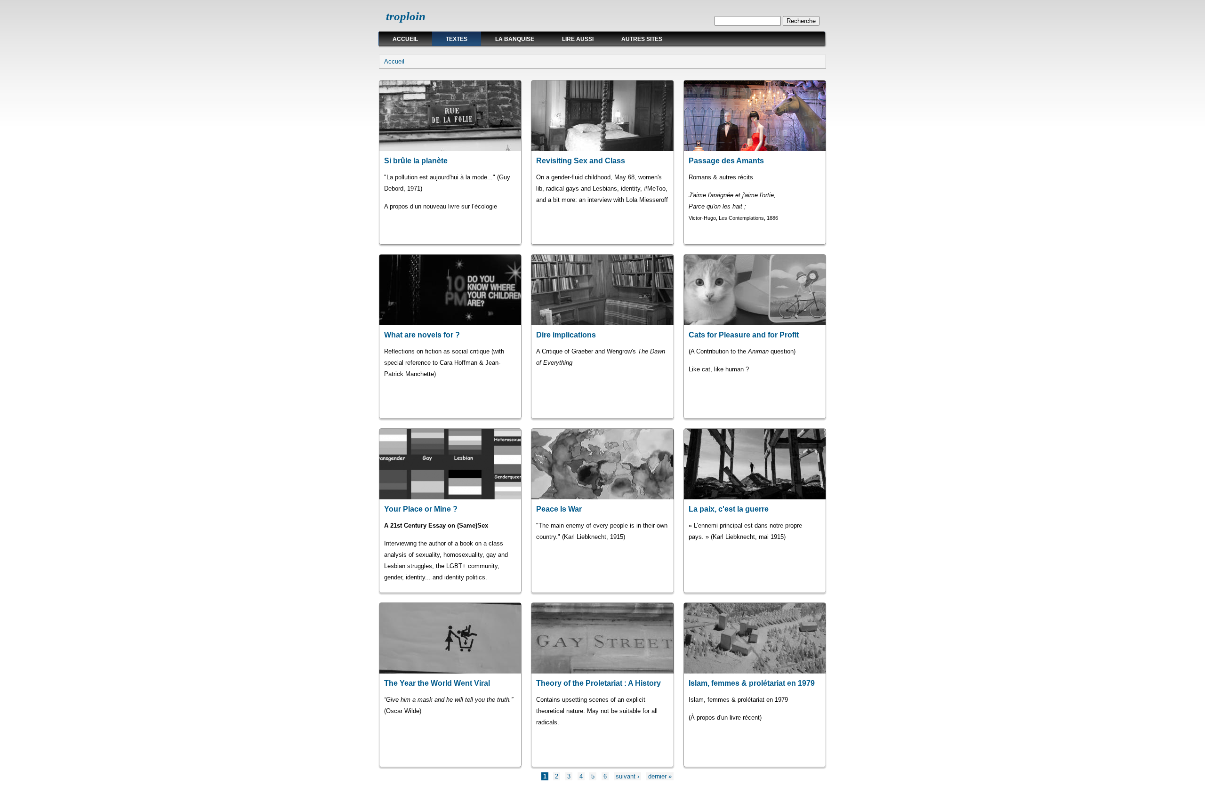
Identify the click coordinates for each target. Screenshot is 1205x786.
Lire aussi (578, 39)
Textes (456, 39)
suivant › (627, 776)
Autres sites (641, 39)
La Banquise (514, 39)
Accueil (405, 39)
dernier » (660, 776)
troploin (406, 16)
